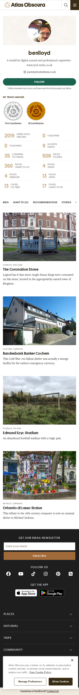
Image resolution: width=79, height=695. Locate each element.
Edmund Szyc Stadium (20, 433)
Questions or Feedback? (39, 691)
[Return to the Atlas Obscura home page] (25, 5)
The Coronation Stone (21, 269)
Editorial (11, 626)
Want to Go (21, 202)
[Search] (65, 5)
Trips (8, 637)
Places (9, 614)
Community (13, 649)
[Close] (72, 660)
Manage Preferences (30, 681)
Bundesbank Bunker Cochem (26, 353)
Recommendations (45, 202)
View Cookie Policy (40, 672)
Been (6, 202)
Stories (66, 202)
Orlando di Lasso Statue (22, 508)
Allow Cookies (60, 681)
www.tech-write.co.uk (39, 65)
